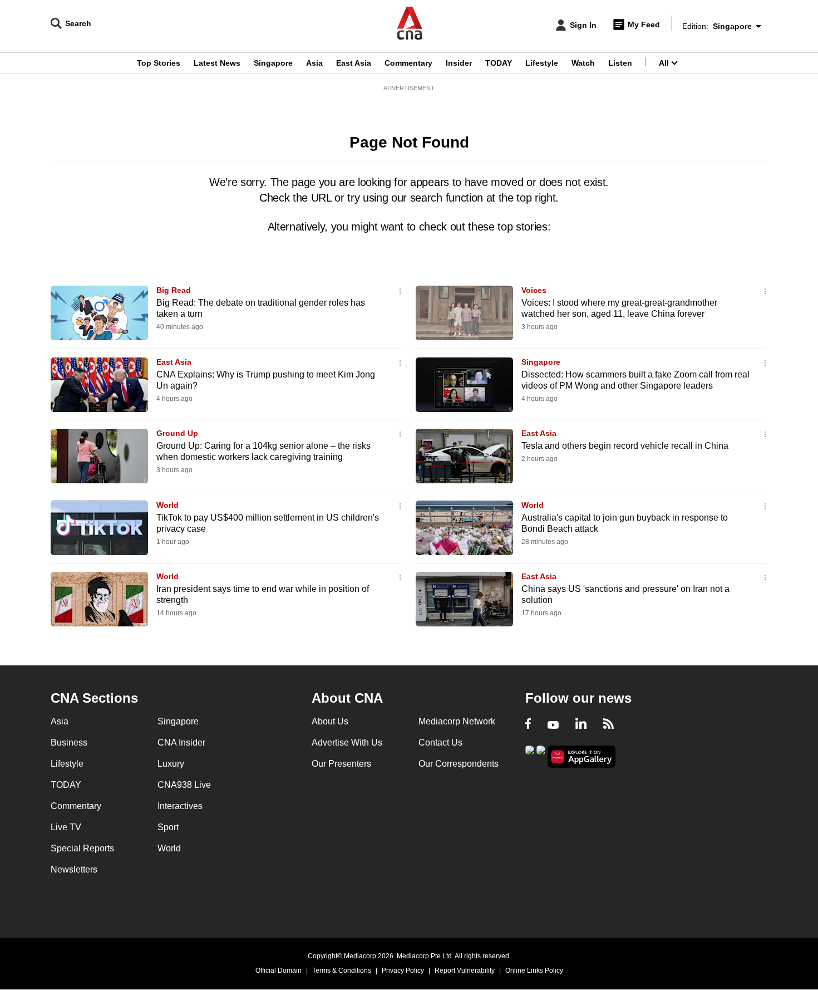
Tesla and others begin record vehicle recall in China (624, 445)
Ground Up (177, 433)
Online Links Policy (534, 970)
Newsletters (74, 869)
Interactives (180, 806)
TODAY (498, 62)
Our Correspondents (458, 763)
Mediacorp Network (456, 721)
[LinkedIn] (581, 725)
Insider (459, 62)
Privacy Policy (403, 970)
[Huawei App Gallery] (581, 757)
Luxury (170, 763)
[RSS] (608, 725)
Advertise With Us (347, 742)
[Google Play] (529, 756)
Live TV (66, 827)
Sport (168, 827)
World (167, 505)
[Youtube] (553, 725)
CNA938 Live (184, 785)
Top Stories (158, 62)
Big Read (173, 290)
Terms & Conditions (341, 970)
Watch (583, 62)
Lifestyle (541, 62)
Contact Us (440, 742)
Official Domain (278, 970)
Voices (533, 290)
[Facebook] (528, 725)
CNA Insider (181, 742)
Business (69, 742)
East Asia (353, 62)
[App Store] (540, 756)
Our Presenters (341, 763)
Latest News (217, 62)
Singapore (273, 62)
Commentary (408, 62)
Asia (314, 62)
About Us (330, 721)
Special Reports (82, 848)
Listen (620, 62)
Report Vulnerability (465, 970)
